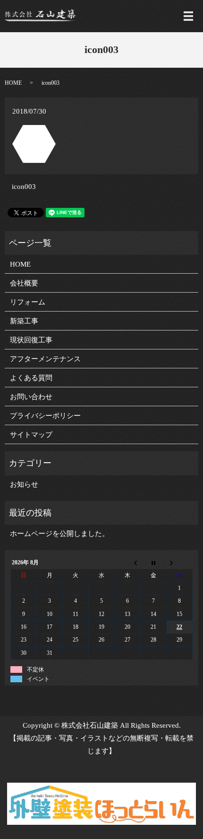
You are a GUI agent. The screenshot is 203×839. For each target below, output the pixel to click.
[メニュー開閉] (188, 16)
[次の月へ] (180, 563)
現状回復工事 (31, 340)
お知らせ (24, 484)
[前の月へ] (128, 563)
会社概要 (24, 283)
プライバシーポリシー (45, 416)
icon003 (24, 186)
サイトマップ (31, 434)
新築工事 (24, 321)
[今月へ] (154, 563)
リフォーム (27, 302)
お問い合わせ (31, 397)
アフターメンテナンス (45, 359)
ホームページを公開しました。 (59, 533)
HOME (13, 83)
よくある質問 (31, 378)
